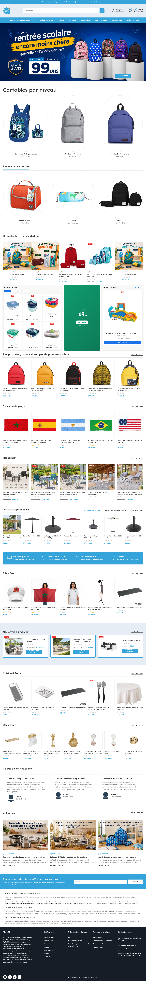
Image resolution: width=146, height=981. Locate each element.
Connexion (120, 12)
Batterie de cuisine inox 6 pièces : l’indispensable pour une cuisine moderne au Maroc (23, 857)
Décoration (85, 20)
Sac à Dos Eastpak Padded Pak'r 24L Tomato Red (15, 390)
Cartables (120, 220)
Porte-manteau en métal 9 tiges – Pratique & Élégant (100, 608)
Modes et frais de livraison (102, 941)
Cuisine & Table (49, 937)
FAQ (69, 937)
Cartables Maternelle (120, 154)
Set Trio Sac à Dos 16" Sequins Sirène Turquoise (100, 275)
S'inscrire (135, 882)
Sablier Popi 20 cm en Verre (112, 752)
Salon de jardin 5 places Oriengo (35, 640)
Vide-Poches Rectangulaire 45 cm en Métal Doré (11, 752)
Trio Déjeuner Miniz (17, 274)
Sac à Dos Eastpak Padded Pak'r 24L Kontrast (72, 390)
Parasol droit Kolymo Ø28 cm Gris (91, 537)
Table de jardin (136, 510)
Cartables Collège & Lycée (26, 154)
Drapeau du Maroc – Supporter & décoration (43, 608)
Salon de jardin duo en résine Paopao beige (98, 493)
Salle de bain (117, 20)
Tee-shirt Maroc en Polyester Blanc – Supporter (73, 608)
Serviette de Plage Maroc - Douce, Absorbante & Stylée (15, 441)
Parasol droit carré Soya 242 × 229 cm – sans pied (12, 537)
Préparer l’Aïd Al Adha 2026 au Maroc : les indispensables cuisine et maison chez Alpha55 (69, 857)
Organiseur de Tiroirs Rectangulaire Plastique (15, 708)
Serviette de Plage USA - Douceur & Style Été (129, 441)
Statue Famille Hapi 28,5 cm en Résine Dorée (52, 752)
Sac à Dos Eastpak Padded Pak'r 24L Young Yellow (43, 390)
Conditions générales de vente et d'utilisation (79, 945)
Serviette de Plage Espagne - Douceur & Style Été (41, 441)
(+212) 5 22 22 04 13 (128, 949)
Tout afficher (137, 355)
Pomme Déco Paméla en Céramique (133, 752)
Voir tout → (57, 288)
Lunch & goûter (25, 220)
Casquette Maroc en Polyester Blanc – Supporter (16, 608)
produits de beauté (51, 903)
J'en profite (82, 322)
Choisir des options (34, 652)
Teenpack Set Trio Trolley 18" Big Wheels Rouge (70, 275)
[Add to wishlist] (22, 635)
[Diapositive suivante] (141, 52)
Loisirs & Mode (133, 20)
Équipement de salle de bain (35, 903)
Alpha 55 (77, 977)
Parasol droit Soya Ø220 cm (32, 537)
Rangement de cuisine (20, 903)
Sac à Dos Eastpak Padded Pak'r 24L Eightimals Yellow (100, 390)
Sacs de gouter (16, 291)
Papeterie (47, 953)
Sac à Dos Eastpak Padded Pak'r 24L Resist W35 (128, 390)
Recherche (102, 10)
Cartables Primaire (73, 154)
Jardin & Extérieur (46, 20)
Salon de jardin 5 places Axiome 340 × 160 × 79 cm (83, 640)
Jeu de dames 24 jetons (131, 640)
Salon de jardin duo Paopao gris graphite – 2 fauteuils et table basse (129, 493)
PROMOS (47, 956)
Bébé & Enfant (49, 950)
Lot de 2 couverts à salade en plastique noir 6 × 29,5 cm (99, 708)
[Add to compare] (28, 246)
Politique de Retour (99, 944)
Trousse (73, 220)
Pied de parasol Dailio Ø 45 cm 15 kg (52, 537)
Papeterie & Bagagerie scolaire (21, 20)
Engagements (98, 937)
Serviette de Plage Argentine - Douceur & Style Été (70, 441)
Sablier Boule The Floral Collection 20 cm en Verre (93, 752)
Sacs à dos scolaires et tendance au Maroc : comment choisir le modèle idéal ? (116, 857)
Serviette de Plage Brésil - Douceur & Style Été (100, 441)
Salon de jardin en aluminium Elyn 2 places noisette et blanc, (72, 493)
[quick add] (28, 250)
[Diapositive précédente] (5, 52)
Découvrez (123, 76)
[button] (138, 11)
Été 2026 (72, 20)
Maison (61, 20)
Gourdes (26, 291)
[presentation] (3, 371)
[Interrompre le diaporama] (144, 52)
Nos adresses (98, 947)
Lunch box (7, 291)
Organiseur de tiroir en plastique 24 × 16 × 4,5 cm (44, 708)
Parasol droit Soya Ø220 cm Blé (113, 537)
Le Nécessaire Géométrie (45, 274)
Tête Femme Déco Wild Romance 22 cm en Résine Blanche (31, 752)
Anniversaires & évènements (77, 903)
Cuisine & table (101, 20)
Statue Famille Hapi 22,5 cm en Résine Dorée (72, 752)
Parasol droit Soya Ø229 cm (72, 537)
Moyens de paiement (75, 941)
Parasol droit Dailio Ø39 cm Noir (133, 537)
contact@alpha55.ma (128, 945)
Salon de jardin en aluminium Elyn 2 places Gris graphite (15, 493)
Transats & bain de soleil (115, 510)
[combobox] (63, 10)
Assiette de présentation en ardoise (129, 607)
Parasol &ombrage (92, 510)
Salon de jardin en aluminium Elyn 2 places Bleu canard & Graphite (44, 493)
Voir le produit (123, 342)
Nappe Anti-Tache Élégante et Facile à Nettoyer (130, 708)
